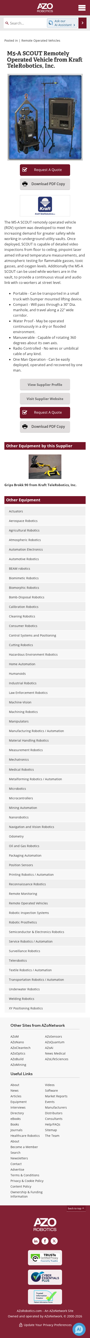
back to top (75, 1208)
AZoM (14, 1036)
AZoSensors (53, 1036)
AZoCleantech (20, 1048)
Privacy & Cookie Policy (26, 1181)
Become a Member (24, 1147)
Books (14, 1124)
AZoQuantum (54, 1042)
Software (51, 1090)
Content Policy (20, 1186)
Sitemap (51, 1130)
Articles (15, 1096)
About (14, 1085)
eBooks (15, 1119)
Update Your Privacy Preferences (47, 1325)
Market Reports (56, 1096)
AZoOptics (17, 1053)
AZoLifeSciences (56, 1059)
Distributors (53, 1113)
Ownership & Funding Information (26, 1194)
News (14, 1090)
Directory (17, 1113)
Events (50, 1102)
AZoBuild (17, 1059)
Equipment (18, 1102)
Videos (50, 1085)
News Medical (55, 1053)
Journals (16, 1130)
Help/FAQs (52, 1124)
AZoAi (49, 1048)
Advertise (17, 1169)
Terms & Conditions (24, 1175)
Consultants (53, 1119)
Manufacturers (56, 1107)
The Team (52, 1136)
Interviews (18, 1107)
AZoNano (17, 1042)
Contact (16, 1164)
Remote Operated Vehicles (40, 40)
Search (15, 1152)
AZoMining (18, 1065)
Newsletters (19, 1158)
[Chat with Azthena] (79, 1329)
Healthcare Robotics (25, 1136)
